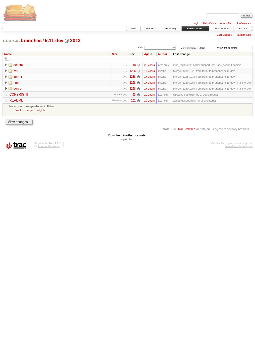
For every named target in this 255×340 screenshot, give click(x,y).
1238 (132, 76)
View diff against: (227, 47)
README (16, 100)
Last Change (224, 34)
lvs (15, 71)
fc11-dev (54, 40)
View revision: (188, 47)
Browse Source (195, 28)
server (17, 88)
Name (8, 54)
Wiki (133, 28)
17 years (149, 70)
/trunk (18, 110)
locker (17, 77)
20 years (149, 64)
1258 (132, 82)
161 (133, 100)
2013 (75, 40)
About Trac (226, 23)
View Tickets (221, 28)
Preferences (244, 23)
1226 (132, 71)
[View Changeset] (138, 65)
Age (146, 54)
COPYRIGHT (19, 94)
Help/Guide (209, 23)
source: (11, 40)
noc (16, 83)
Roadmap (171, 28)
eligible (41, 110)
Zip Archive (127, 139)
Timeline (150, 28)
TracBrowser (186, 129)
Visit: (140, 47)
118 (133, 65)
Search (243, 28)
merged (29, 110)
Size (115, 54)
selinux (18, 65)
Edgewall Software (49, 146)
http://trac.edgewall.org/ (239, 146)
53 (133, 94)
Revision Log (243, 34)
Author (162, 54)
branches (31, 40)
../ (10, 59)
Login (196, 23)
